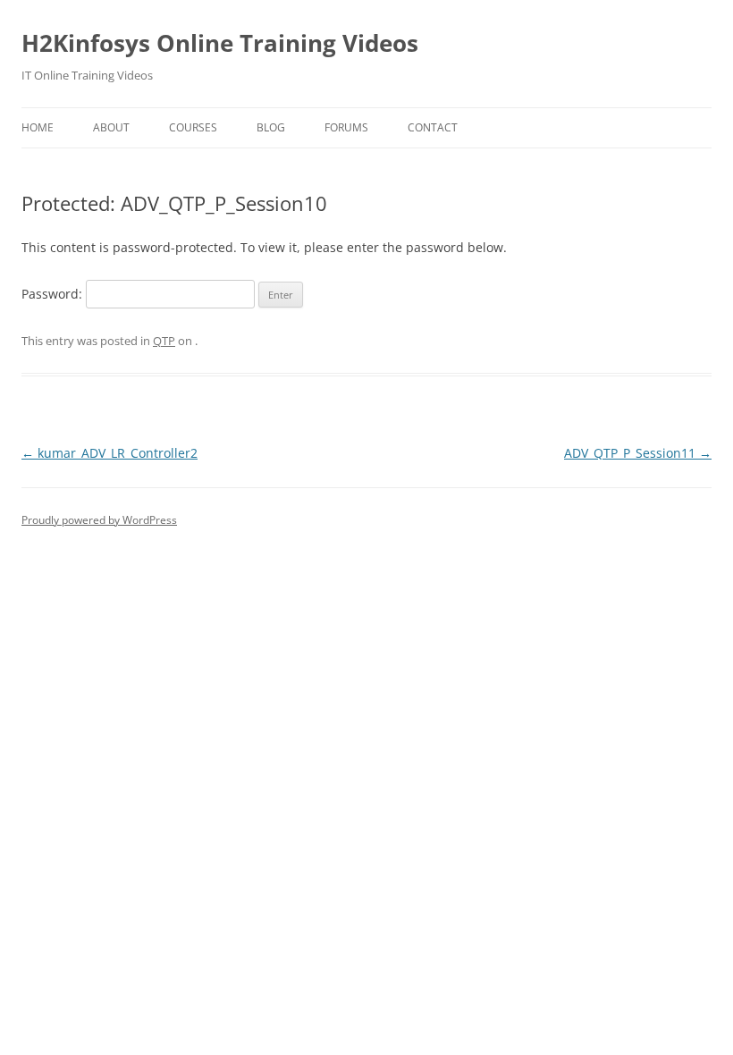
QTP (164, 341)
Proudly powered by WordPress (99, 520)
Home (37, 127)
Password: (53, 293)
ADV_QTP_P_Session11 (638, 452)
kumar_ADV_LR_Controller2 (109, 452)
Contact (433, 127)
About (111, 127)
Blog (271, 127)
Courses (193, 127)
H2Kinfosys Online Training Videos (219, 43)
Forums (346, 127)
